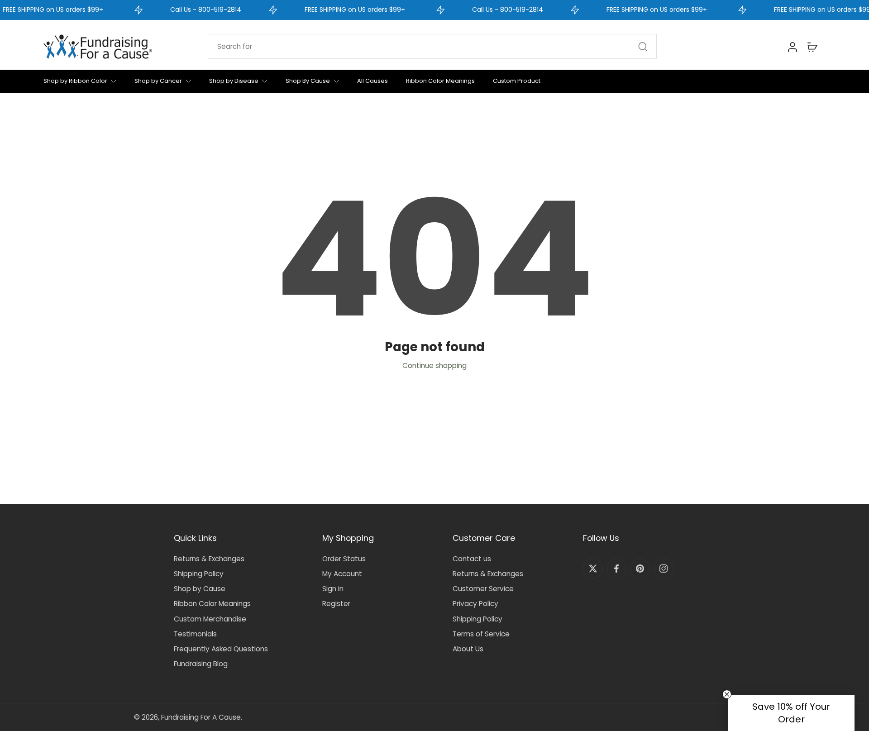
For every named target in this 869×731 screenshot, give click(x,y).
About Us (468, 649)
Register (336, 603)
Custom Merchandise (210, 619)
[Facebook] (616, 568)
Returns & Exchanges (209, 559)
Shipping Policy (199, 573)
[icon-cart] (812, 47)
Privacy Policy (475, 603)
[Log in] (792, 47)
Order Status (344, 559)
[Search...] (642, 46)
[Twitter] (593, 568)
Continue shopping (434, 365)
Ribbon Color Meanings (212, 603)
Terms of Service (481, 634)
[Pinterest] (640, 568)
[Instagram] (663, 568)
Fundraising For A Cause (201, 717)
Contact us (472, 559)
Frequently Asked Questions (221, 649)
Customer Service (483, 588)
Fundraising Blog (201, 664)
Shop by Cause (199, 588)
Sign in (333, 588)
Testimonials (195, 634)
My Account (342, 573)
